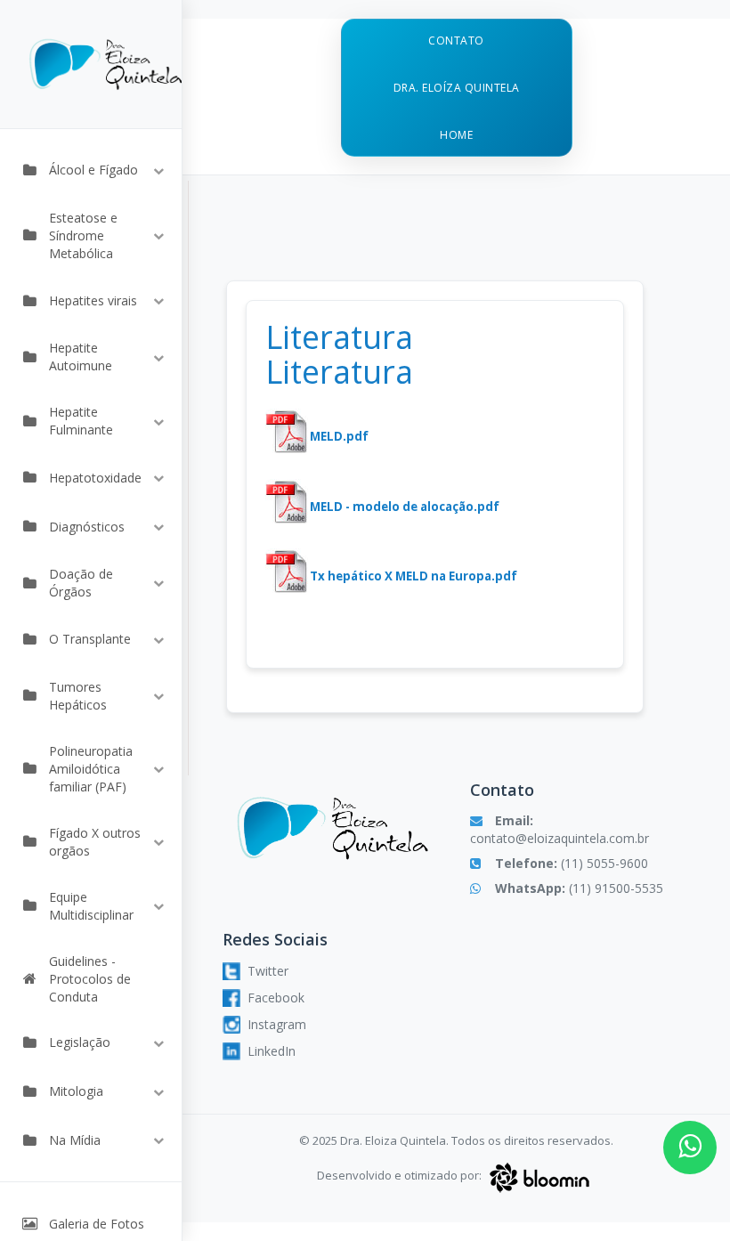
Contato (456, 40)
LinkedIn (271, 1050)
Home (456, 134)
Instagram (276, 1024)
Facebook (275, 997)
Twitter (267, 970)
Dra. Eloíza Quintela (456, 87)
